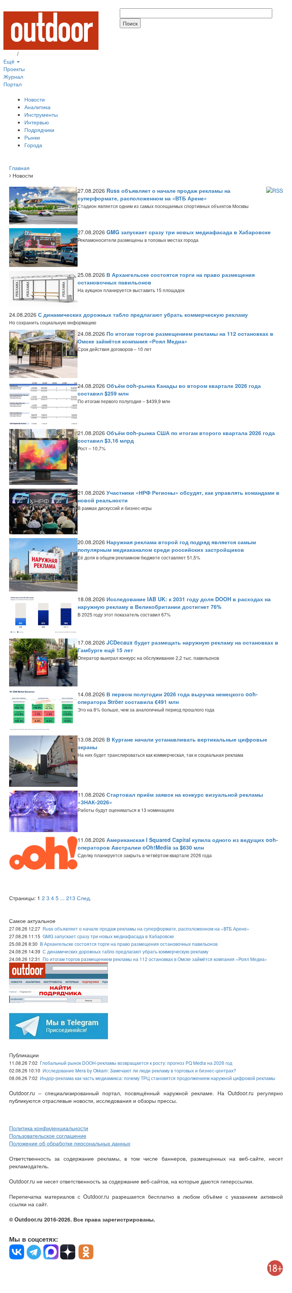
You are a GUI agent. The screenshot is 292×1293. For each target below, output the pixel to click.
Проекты (14, 69)
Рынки (32, 137)
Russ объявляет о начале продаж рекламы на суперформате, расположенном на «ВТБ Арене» (146, 928)
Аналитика (37, 107)
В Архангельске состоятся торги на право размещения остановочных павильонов (128, 943)
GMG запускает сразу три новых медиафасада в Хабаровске (108, 936)
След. (84, 898)
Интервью (36, 122)
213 (70, 898)
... (62, 898)
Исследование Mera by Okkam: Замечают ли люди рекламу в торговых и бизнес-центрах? (139, 1070)
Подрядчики (39, 129)
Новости (34, 99)
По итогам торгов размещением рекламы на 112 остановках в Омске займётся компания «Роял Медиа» (155, 959)
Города (33, 145)
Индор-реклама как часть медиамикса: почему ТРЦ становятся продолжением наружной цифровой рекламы (157, 1078)
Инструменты (41, 114)
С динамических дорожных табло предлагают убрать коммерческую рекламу (125, 951)
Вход (9, 53)
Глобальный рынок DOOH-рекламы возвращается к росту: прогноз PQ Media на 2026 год (136, 1062)
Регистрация (35, 53)
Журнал (13, 76)
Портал (12, 84)
